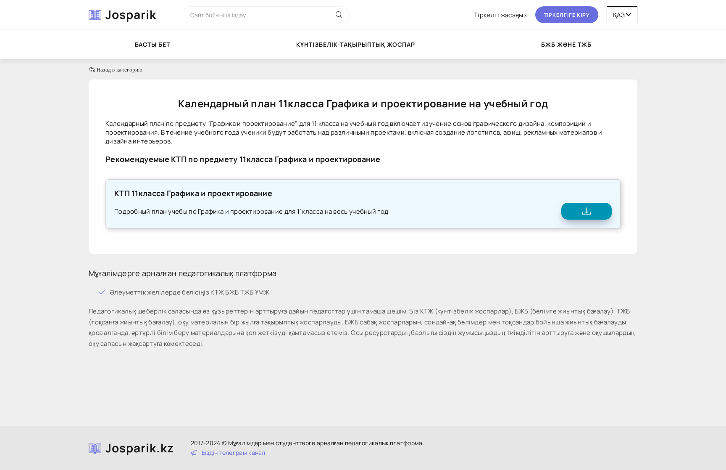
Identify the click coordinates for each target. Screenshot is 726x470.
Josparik (130, 14)
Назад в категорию (118, 69)
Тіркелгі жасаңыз (500, 15)
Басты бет (152, 44)
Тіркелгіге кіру (567, 15)
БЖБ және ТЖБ (566, 44)
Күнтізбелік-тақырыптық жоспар (355, 44)
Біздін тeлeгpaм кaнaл (234, 453)
